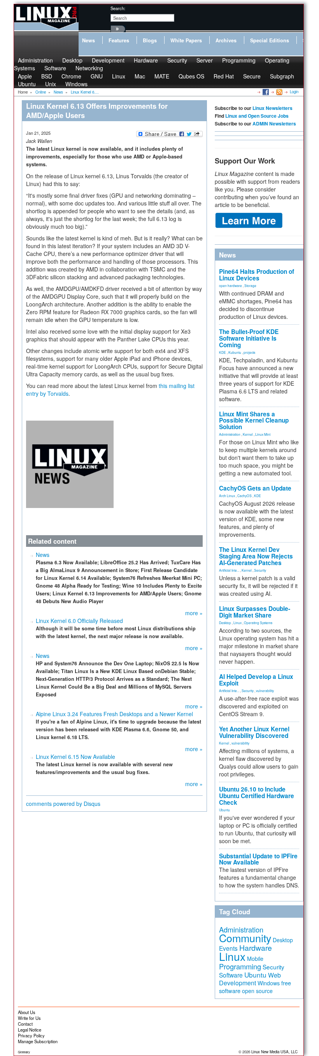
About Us (26, 1012)
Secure (252, 76)
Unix (50, 84)
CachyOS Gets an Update (255, 488)
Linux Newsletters (272, 107)
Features (119, 40)
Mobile (255, 958)
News (88, 40)
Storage (250, 285)
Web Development (250, 979)
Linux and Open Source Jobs (257, 115)
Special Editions (269, 40)
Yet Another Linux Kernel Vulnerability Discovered (254, 732)
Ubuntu (27, 84)
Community (245, 937)
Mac (140, 76)
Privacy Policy (31, 1035)
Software (55, 68)
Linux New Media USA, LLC (274, 1051)
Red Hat (224, 76)
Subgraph (282, 76)
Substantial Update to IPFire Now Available (258, 859)
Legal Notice (29, 1029)
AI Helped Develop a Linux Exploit (256, 679)
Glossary (24, 1052)
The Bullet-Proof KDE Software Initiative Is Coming (249, 338)
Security (177, 60)
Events (228, 948)
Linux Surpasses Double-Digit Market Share (254, 611)
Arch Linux (227, 495)
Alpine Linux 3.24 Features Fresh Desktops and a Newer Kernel (114, 714)
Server (204, 60)
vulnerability (265, 690)
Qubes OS (191, 76)
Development (108, 60)
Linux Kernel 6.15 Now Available (75, 756)
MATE (161, 76)
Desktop (225, 622)
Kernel (248, 434)
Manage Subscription (38, 1041)
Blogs (150, 40)
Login (294, 91)
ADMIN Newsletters (274, 123)
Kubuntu (234, 352)
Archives (226, 40)
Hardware (146, 60)
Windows (76, 84)
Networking (89, 68)
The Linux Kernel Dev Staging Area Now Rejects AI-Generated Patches (256, 556)
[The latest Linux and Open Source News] (278, 91)
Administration (229, 434)
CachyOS (244, 495)
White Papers (186, 40)
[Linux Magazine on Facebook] (265, 91)
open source (257, 991)
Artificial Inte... (229, 570)
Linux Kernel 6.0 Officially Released (79, 621)
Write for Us (29, 1018)
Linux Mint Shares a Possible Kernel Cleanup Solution (254, 420)
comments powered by (63, 803)
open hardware (230, 285)
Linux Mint (262, 434)
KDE (222, 352)
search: (117, 8)
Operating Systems (258, 622)
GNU (97, 76)
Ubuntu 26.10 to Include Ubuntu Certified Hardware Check (256, 796)
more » (194, 613)
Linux (118, 76)
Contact (25, 1024)
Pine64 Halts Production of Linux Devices (256, 274)
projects (249, 352)
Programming (239, 60)
